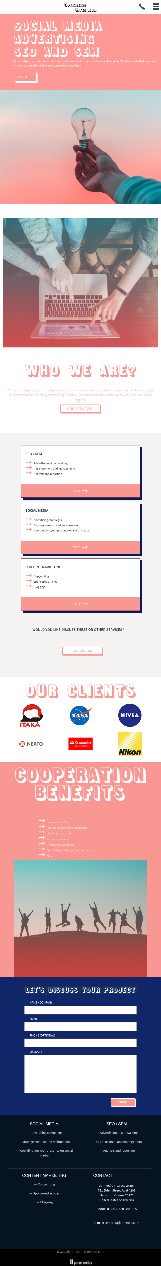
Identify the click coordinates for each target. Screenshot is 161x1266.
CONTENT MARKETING (43, 566)
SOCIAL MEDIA (36, 510)
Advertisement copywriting (119, 1132)
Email (34, 1019)
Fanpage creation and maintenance (46, 1141)
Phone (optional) (42, 1035)
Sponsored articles (46, 1193)
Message (36, 1052)
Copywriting (46, 1184)
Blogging (46, 1202)
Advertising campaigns (46, 1132)
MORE (77, 490)
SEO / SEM (33, 453)
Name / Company (41, 1002)
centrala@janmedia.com (122, 1222)
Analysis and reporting (119, 1150)
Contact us (25, 77)
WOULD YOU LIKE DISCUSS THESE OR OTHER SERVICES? (78, 629)
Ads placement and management (119, 1141)
